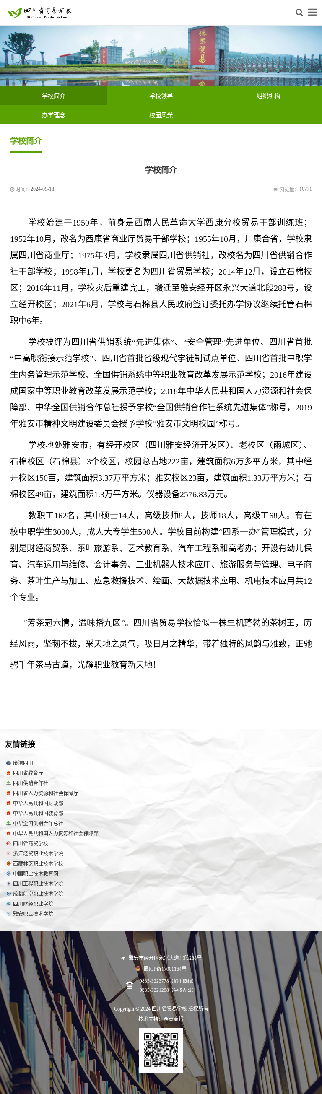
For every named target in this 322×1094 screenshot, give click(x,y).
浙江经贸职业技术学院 (38, 854)
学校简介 (53, 96)
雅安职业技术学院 (33, 914)
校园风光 (161, 115)
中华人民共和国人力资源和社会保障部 (56, 834)
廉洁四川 (23, 763)
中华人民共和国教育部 (38, 814)
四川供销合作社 (30, 783)
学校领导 (161, 96)
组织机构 (268, 96)
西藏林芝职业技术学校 (38, 864)
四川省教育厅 (28, 773)
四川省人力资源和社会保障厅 (45, 793)
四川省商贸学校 (30, 844)
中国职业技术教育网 (35, 874)
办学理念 (53, 115)
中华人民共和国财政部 (38, 803)
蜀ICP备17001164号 (164, 969)
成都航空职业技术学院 (38, 894)
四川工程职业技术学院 (38, 884)
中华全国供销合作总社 (38, 824)
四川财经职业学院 (33, 904)
